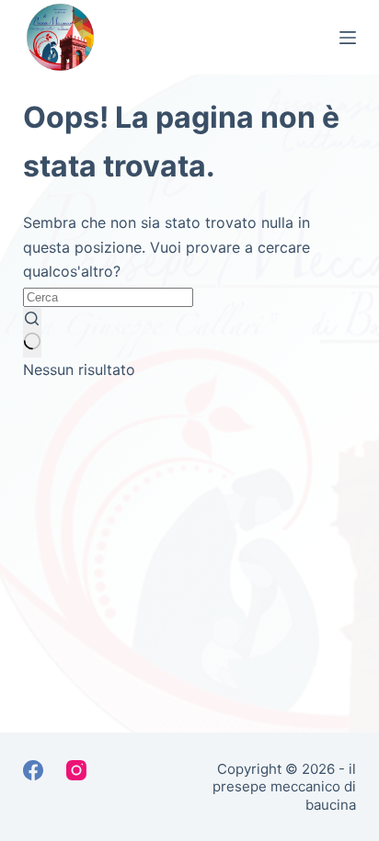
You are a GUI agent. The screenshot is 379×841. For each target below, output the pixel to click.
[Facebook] (33, 770)
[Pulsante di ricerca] (32, 333)
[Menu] (347, 37)
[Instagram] (76, 770)
